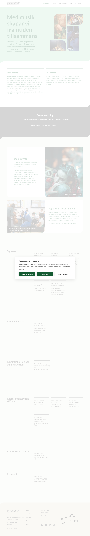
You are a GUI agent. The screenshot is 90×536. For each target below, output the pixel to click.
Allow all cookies (27, 274)
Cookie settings (63, 274)
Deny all (45, 274)
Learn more (22, 269)
